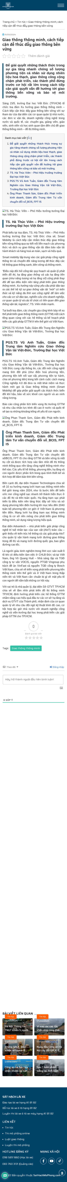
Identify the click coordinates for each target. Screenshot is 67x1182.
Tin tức (21, 22)
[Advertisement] (33, 864)
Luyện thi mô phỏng (17, 1145)
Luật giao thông (14, 1139)
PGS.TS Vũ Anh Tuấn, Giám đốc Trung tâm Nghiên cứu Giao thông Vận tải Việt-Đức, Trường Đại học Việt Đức (36, 185)
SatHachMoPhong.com (46, 1175)
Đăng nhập (58, 667)
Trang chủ (8, 22)
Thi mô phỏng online (17, 1133)
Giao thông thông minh (26, 648)
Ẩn (29, 138)
